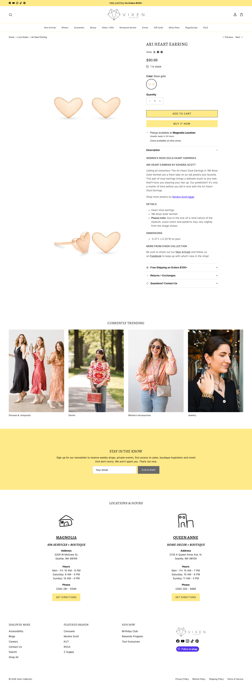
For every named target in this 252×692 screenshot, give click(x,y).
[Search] (10, 14)
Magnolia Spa (191, 27)
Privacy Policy (182, 679)
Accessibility (16, 631)
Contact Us (15, 646)
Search (13, 651)
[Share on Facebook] (158, 52)
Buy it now (182, 123)
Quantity (151, 94)
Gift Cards (158, 27)
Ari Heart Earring (39, 37)
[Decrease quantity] (149, 101)
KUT (66, 641)
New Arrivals (50, 27)
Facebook (155, 256)
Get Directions (66, 597)
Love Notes (22, 37)
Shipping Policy (216, 679)
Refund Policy (198, 679)
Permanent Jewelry (127, 27)
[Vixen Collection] (126, 14)
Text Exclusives (131, 641)
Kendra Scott (71, 636)
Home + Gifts (108, 27)
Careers (13, 641)
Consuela (69, 631)
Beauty (93, 27)
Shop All (13, 657)
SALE (205, 27)
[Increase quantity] (160, 101)
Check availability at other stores (165, 140)
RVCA (67, 646)
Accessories (79, 27)
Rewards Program (132, 636)
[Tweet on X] (154, 52)
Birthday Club (130, 631)
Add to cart (182, 113)
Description (153, 150)
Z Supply (69, 651)
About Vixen (174, 27)
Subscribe (149, 470)
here (191, 197)
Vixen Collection (24, 679)
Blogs (12, 636)
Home (11, 37)
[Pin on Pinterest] (162, 52)
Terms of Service (235, 679)
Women (65, 27)
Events (145, 27)
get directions (185, 597)
